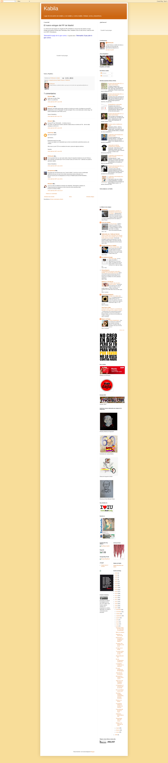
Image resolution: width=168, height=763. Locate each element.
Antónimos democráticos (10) (120, 715)
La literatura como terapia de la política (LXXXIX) (115, 156)
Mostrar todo (122, 330)
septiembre (119, 615)
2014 (116, 593)
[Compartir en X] (69, 78)
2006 (116, 734)
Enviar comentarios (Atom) (56, 199)
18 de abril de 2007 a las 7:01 (55, 116)
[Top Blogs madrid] (104, 546)
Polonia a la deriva (119, 701)
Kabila (51, 8)
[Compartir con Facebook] (71, 78)
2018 (116, 585)
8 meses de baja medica (114, 246)
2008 (116, 605)
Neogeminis (105, 209)
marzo (117, 728)
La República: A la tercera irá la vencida (119, 686)
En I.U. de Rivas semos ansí (120, 690)
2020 (116, 581)
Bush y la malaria (120, 632)
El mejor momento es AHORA (109, 245)
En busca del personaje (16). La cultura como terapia (115, 94)
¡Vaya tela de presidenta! (119, 673)
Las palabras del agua (107, 257)
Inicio (70, 196)
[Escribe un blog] (67, 78)
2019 (116, 583)
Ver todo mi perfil (110, 49)
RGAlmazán (51, 106)
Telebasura (67, 80)
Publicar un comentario (51, 193)
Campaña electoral (53, 80)
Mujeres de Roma (106, 319)
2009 (116, 603)
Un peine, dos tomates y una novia (120, 645)
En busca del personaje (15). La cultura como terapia (115, 84)
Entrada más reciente (49, 196)
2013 (116, 595)
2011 (116, 599)
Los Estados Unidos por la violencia (120, 665)
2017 (116, 587)
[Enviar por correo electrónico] (66, 78)
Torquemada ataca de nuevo (119, 720)
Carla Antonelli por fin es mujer (119, 711)
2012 (116, 597)
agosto (118, 617)
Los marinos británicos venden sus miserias (119, 705)
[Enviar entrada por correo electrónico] (63, 78)
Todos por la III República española (119, 682)
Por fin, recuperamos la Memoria (120, 660)
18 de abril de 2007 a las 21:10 (55, 190)
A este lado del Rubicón (107, 294)
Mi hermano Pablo (113, 258)
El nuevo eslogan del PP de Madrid (120, 669)
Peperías (63, 80)
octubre (118, 613)
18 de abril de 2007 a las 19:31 (55, 179)
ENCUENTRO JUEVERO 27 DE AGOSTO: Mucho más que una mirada (115, 212)
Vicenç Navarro (105, 270)
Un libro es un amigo (119, 648)
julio (117, 619)
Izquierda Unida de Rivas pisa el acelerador (120, 629)
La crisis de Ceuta (113, 223)
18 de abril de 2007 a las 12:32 (55, 165)
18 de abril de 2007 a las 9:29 (55, 128)
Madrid (58, 80)
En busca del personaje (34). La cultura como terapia (115, 166)
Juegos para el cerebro (104, 566)
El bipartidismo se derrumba (115, 104)
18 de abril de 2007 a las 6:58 (55, 101)
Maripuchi (50, 96)
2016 (116, 589)
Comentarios (105, 76)
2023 (116, 575)
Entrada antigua (90, 196)
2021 (116, 579)
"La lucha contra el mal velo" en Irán (120, 653)
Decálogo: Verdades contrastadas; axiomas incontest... (120, 696)
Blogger (92, 751)
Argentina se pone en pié (119, 635)
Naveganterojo (51, 170)
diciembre (118, 609)
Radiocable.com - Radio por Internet (110, 234)
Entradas (104, 73)
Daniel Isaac (51, 132)
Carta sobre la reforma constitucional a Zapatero (114, 146)
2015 (116, 591)
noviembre (119, 611)
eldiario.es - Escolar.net (107, 281)
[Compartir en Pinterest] (72, 78)
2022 (116, 577)
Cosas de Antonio (106, 222)
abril (117, 626)
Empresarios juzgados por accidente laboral (119, 639)
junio (117, 622)
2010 (116, 601)
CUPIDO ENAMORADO (114, 320)
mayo (117, 624)
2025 (116, 573)
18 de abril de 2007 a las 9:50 (55, 151)
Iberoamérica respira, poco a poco (119, 677)
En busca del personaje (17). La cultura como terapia (115, 114)
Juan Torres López (106, 307)
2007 (116, 607)
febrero (118, 730)
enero (117, 732)
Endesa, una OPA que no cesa (119, 724)
